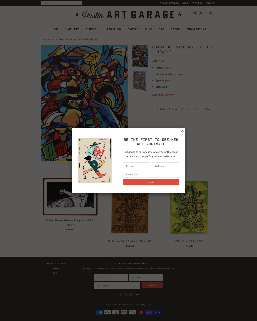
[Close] (182, 130)
